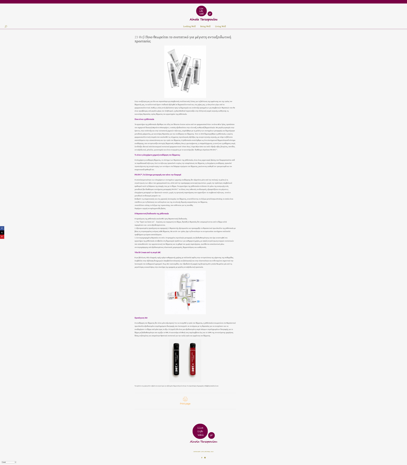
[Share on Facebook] (2, 228)
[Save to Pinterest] (2, 237)
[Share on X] (2, 232)
